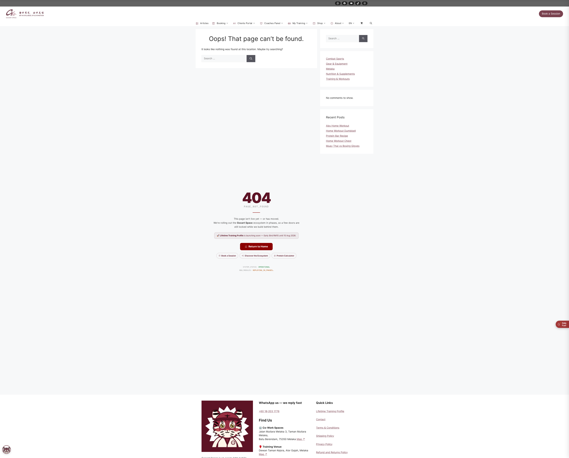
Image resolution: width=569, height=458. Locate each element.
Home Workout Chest (338, 140)
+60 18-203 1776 (269, 411)
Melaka (330, 68)
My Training (298, 23)
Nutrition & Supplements (340, 73)
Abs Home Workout (337, 125)
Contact (320, 419)
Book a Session (551, 13)
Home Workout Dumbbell (341, 130)
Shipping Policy (325, 435)
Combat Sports (335, 58)
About (337, 23)
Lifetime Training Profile (330, 411)
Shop (320, 23)
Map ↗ (301, 439)
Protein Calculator (285, 256)
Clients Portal (244, 23)
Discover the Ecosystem (256, 256)
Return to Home (258, 246)
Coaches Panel (272, 23)
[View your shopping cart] (362, 23)
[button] (371, 23)
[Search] (251, 58)
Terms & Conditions (327, 427)
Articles (204, 23)
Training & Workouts (338, 78)
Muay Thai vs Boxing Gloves (342, 145)
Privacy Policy (324, 444)
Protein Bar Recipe (337, 135)
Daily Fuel (564, 324)
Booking (220, 23)
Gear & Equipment (336, 63)
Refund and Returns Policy (332, 452)
